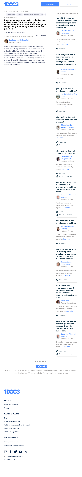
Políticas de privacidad (12, 421)
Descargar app (50, 4)
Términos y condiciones (12, 428)
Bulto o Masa (11, 14)
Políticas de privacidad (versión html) (17, 425)
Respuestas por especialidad (14, 445)
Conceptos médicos (11, 442)
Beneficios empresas (11, 405)
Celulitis (19, 14)
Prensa (6, 408)
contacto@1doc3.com (13, 456)
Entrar (69, 4)
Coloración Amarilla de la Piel (33, 14)
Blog (5, 418)
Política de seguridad (11, 432)
